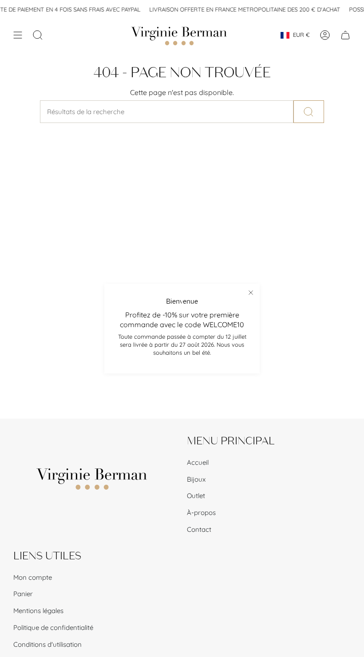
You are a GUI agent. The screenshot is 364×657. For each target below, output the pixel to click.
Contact (199, 529)
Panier (23, 594)
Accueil (198, 462)
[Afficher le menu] (18, 35)
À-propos (201, 512)
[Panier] (345, 35)
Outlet (196, 495)
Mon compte (32, 577)
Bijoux (196, 479)
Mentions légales (38, 610)
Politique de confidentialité (53, 627)
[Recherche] (308, 111)
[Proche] (250, 292)
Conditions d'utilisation (47, 644)
